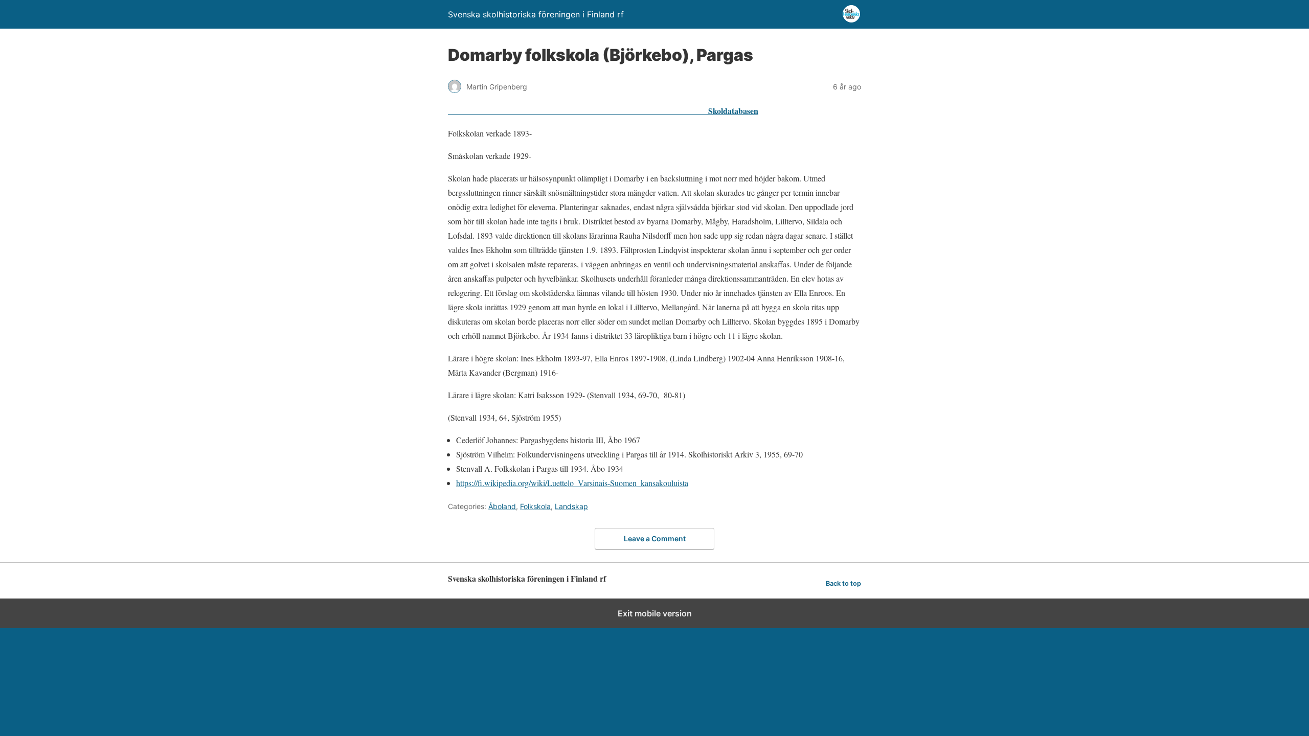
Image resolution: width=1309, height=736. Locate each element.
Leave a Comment (655, 538)
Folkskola (535, 506)
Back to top (843, 583)
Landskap (571, 506)
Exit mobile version (655, 613)
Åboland (502, 506)
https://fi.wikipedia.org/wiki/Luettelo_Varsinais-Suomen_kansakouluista (572, 482)
